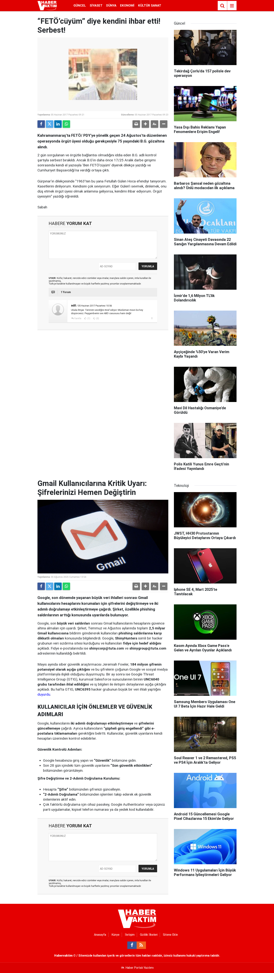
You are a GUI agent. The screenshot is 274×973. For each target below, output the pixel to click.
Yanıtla (77, 318)
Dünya (111, 5)
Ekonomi (127, 5)
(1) (88, 318)
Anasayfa (100, 934)
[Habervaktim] (47, 5)
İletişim (130, 934)
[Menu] (232, 6)
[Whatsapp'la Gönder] (66, 124)
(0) (97, 318)
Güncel (79, 5)
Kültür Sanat (149, 5)
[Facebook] (41, 124)
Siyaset (96, 5)
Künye (115, 934)
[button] (145, 124)
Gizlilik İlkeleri (149, 934)
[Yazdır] (136, 124)
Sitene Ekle (170, 934)
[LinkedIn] (58, 124)
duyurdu (43, 694)
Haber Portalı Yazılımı (139, 967)
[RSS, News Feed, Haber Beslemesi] (141, 945)
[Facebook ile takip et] (132, 945)
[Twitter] (49, 124)
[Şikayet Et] (151, 318)
